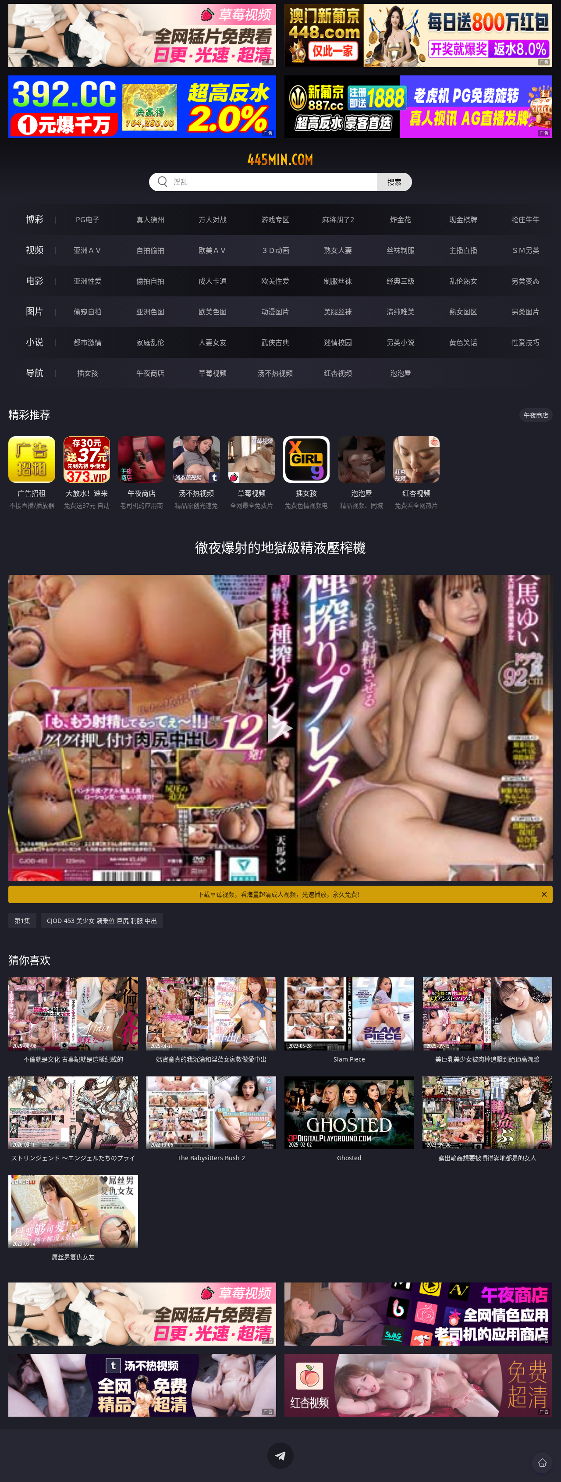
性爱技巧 (525, 342)
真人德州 (150, 219)
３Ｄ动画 (275, 250)
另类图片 (525, 312)
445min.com (280, 159)
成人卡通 (213, 281)
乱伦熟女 (463, 281)
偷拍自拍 (150, 281)
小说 (34, 342)
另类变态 (525, 281)
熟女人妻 (338, 250)
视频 (34, 250)
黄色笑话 (463, 342)
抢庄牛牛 (525, 219)
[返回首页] (542, 1462)
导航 (34, 373)
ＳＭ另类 (525, 250)
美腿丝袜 (338, 312)
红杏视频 (338, 373)
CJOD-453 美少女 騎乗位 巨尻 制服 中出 (102, 920)
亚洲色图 (150, 312)
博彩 (34, 219)
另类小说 (401, 342)
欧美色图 (213, 312)
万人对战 (213, 219)
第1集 (22, 920)
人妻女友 (213, 342)
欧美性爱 (275, 281)
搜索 (394, 182)
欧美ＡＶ (213, 250)
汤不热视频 (275, 373)
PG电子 (87, 219)
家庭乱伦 (150, 342)
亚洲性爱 (88, 281)
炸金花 (400, 219)
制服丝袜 (338, 281)
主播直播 (463, 250)
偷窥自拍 (88, 312)
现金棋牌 (463, 219)
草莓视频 (213, 373)
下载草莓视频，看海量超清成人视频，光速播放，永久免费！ (280, 894)
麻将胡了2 (338, 219)
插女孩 (87, 373)
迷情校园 (338, 342)
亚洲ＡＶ (88, 250)
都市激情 (88, 342)
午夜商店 (150, 373)
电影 (34, 281)
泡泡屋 (400, 373)
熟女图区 (463, 312)
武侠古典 (275, 342)
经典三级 (401, 281)
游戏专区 (275, 219)
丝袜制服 (401, 250)
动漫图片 (275, 312)
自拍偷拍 (150, 250)
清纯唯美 (401, 312)
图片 (34, 311)
